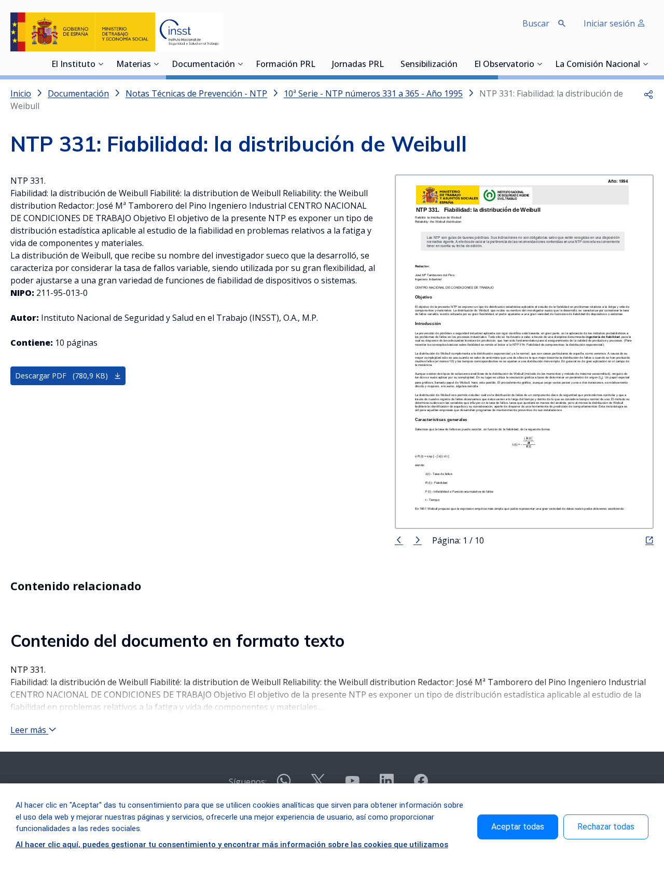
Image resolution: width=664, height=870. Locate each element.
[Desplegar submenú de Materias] (156, 63)
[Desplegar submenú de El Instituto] (100, 63)
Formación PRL (285, 65)
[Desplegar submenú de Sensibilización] (461, 63)
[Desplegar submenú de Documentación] (240, 63)
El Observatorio (504, 65)
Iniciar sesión (610, 23)
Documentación (203, 65)
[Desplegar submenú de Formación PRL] (318, 63)
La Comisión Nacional (597, 65)
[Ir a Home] (116, 31)
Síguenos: (248, 781)
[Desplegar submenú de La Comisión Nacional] (645, 63)
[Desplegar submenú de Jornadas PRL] (387, 63)
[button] (648, 93)
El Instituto (73, 65)
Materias (133, 65)
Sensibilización (429, 65)
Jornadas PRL (358, 65)
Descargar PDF (61, 375)
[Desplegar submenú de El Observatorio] (539, 63)
